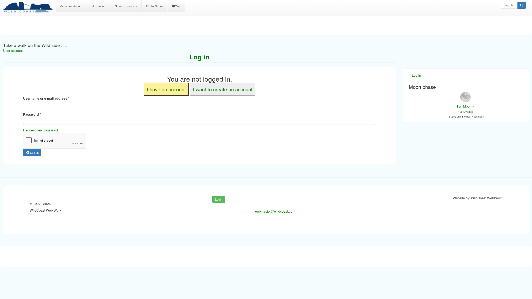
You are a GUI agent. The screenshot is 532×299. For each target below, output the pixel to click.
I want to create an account (222, 89)
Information (98, 6)
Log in (34, 152)
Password (32, 114)
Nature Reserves (126, 6)
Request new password (40, 130)
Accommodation (70, 6)
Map (178, 6)
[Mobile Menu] (29, 7)
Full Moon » (465, 106)
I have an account (166, 89)
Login (218, 199)
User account (13, 50)
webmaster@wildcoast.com (275, 211)
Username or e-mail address (46, 98)
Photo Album (154, 6)
